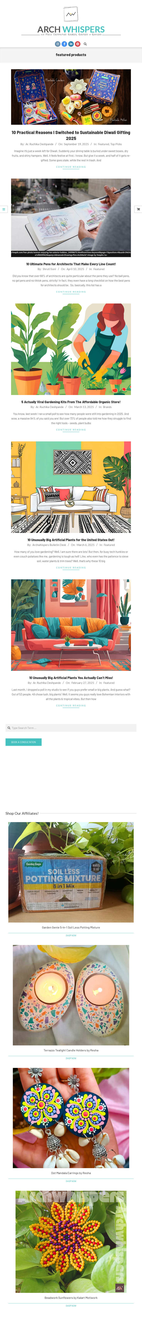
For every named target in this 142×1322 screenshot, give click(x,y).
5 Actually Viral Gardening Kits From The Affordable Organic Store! (71, 402)
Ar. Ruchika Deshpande (39, 144)
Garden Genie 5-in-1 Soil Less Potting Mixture (71, 927)
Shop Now (71, 935)
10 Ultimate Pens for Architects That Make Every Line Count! (71, 264)
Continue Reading (71, 166)
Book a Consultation (23, 742)
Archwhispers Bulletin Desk (49, 544)
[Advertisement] (71, 778)
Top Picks (116, 144)
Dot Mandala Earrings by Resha (71, 1173)
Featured (103, 144)
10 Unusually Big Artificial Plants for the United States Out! (71, 540)
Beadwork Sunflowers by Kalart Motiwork (71, 1297)
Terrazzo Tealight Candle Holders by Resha (71, 1050)
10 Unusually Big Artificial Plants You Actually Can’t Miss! (71, 678)
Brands (107, 407)
